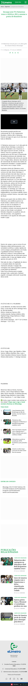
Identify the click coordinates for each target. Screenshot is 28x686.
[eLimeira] (14, 648)
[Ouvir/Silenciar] (26, 684)
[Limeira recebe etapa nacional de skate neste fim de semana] (7, 450)
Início (2, 6)
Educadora (15, 684)
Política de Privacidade (14, 674)
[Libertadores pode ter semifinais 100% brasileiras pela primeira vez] (7, 441)
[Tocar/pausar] (24, 684)
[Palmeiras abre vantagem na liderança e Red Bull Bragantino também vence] (7, 421)
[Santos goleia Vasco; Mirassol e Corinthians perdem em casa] (7, 601)
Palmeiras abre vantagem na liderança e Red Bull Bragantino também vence (19, 422)
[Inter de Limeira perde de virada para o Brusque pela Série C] (7, 617)
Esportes (7, 6)
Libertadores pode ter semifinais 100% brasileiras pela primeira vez (19, 442)
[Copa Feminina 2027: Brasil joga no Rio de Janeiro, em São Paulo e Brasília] (7, 412)
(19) (21, 669)
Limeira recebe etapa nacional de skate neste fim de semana (19, 450)
